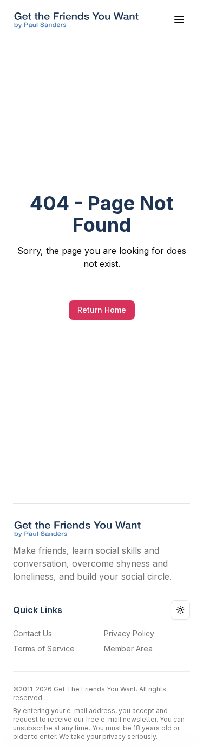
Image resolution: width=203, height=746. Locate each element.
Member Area (128, 648)
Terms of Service (44, 648)
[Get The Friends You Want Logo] (77, 19)
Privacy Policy (129, 633)
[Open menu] (179, 19)
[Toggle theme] (180, 610)
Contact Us (32, 633)
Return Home (101, 309)
